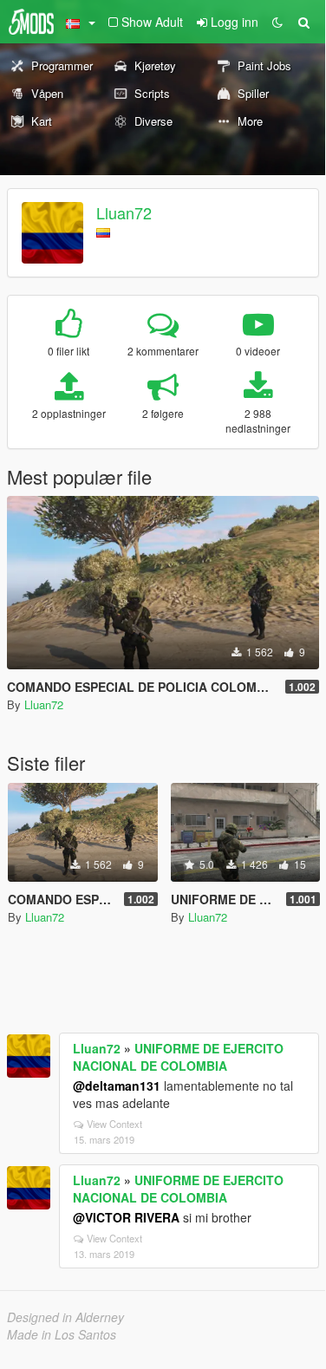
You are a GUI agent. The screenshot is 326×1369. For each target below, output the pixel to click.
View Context (114, 1124)
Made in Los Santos (61, 1334)
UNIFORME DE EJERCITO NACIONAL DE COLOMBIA (178, 1057)
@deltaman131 (116, 1085)
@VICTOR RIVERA (126, 1217)
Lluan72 (124, 212)
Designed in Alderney (65, 1317)
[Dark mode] (277, 21)
